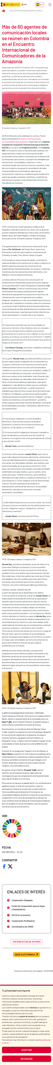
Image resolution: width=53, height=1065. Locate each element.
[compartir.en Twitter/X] (10, 866)
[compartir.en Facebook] (4, 866)
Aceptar (26, 1049)
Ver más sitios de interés (27, 941)
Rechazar (26, 1058)
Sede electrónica (25, 954)
